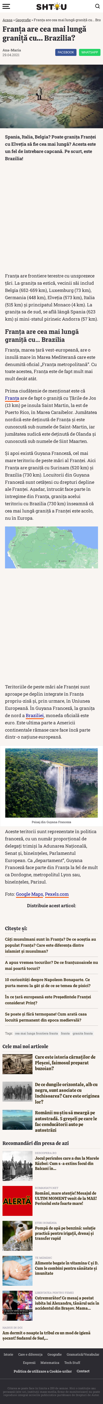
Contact (83, 1371)
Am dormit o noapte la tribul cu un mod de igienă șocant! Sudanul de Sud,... (46, 1335)
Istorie (8, 1354)
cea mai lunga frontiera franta (36, 1033)
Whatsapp (90, 52)
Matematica (49, 1362)
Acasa (7, 19)
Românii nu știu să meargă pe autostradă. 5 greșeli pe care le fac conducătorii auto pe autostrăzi (66, 1121)
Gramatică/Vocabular (83, 1354)
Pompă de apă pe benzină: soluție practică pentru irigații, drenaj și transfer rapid (65, 1233)
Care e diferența (30, 1354)
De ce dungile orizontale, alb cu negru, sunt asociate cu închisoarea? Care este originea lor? (67, 1093)
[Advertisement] (51, 218)
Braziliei (35, 715)
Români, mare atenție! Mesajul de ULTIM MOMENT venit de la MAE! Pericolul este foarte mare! (66, 1198)
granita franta (83, 1033)
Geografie (23, 19)
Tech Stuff (72, 1362)
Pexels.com (57, 894)
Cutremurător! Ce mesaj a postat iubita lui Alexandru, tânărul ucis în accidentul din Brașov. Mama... (67, 1303)
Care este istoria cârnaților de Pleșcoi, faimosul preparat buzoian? (65, 1063)
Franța (12, 398)
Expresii (29, 1362)
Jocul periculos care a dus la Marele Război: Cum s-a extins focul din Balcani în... (67, 1163)
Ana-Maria (11, 50)
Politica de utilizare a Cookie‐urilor (43, 1371)
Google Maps (29, 894)
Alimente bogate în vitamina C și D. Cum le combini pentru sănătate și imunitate (66, 1268)
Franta (65, 1033)
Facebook (66, 52)
